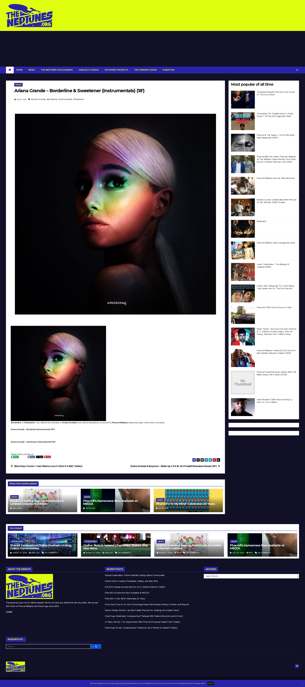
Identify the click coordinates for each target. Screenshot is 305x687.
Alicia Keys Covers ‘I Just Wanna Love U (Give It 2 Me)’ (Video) (48, 466)
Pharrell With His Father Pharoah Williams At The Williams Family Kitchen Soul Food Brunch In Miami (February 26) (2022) (276, 159)
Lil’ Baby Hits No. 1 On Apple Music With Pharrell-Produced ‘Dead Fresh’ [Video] (142, 622)
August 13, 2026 (20, 553)
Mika (179, 553)
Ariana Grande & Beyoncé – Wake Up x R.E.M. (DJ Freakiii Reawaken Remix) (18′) (173, 466)
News (31, 70)
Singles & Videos (88, 70)
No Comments (51, 553)
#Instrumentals (65, 99)
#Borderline (52, 99)
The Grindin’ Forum (145, 70)
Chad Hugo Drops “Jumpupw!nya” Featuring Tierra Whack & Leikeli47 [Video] (141, 628)
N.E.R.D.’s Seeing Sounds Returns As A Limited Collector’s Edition (37, 502)
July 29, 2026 (238, 553)
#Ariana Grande (38, 99)
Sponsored (17, 541)
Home (19, 70)
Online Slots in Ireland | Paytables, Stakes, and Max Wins (115, 547)
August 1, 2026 (166, 553)
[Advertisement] (152, 48)
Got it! (210, 683)
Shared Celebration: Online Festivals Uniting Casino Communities (40, 547)
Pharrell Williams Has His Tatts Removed (276, 178)
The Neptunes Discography (56, 70)
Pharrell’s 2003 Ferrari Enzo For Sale (274, 307)
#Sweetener (78, 99)
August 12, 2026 (93, 553)
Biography (261, 221)
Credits (9, 611)
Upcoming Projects (116, 70)
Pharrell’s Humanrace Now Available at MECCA (110, 502)
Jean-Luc (35, 553)
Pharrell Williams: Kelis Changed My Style (276, 243)
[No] (302, 683)
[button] (297, 70)
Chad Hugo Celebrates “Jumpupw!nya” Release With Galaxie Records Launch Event (144, 616)
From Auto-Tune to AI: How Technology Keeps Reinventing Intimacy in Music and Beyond (147, 604)
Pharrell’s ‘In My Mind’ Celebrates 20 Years (185, 504)
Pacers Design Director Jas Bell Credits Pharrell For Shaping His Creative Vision (142, 610)
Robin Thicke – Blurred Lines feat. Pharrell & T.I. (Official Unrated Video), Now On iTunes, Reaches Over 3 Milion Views (276, 331)
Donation (168, 70)
